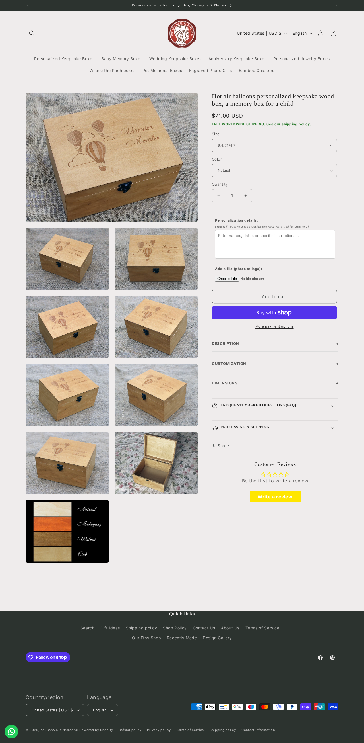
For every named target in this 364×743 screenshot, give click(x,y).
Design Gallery (217, 637)
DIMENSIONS (275, 383)
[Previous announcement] (27, 5)
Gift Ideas (110, 627)
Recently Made (182, 637)
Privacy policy (159, 730)
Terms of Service (262, 627)
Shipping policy (141, 627)
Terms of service (190, 730)
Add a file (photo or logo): (238, 269)
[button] (32, 33)
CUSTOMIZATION (275, 363)
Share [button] (223, 445)
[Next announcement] (336, 5)
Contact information (258, 730)
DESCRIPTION (275, 343)
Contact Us (204, 627)
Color (217, 159)
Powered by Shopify (96, 730)
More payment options (274, 326)
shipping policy (296, 124)
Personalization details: (262, 223)
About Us (230, 627)
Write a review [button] (275, 496)
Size (216, 134)
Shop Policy (175, 627)
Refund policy (130, 730)
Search (87, 627)
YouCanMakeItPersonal (59, 730)
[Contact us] (11, 731)
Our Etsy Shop (146, 637)
